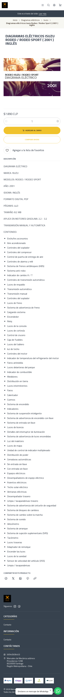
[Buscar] (48, 5)
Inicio (15, 20)
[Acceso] (54, 5)
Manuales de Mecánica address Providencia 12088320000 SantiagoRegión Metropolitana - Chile (21, 662)
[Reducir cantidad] (6, 121)
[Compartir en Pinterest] (27, 578)
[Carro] (60, 5)
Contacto (7, 624)
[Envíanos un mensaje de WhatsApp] (58, 691)
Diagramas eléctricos (30, 20)
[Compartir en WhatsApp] (20, 578)
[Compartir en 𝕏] (13, 578)
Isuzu (46, 20)
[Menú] (43, 5)
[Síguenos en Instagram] (14, 606)
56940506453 (13, 654)
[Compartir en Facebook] (6, 578)
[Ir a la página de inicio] (5, 5)
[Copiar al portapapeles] (34, 578)
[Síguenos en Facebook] (19, 606)
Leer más (42, 13)
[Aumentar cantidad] (57, 121)
